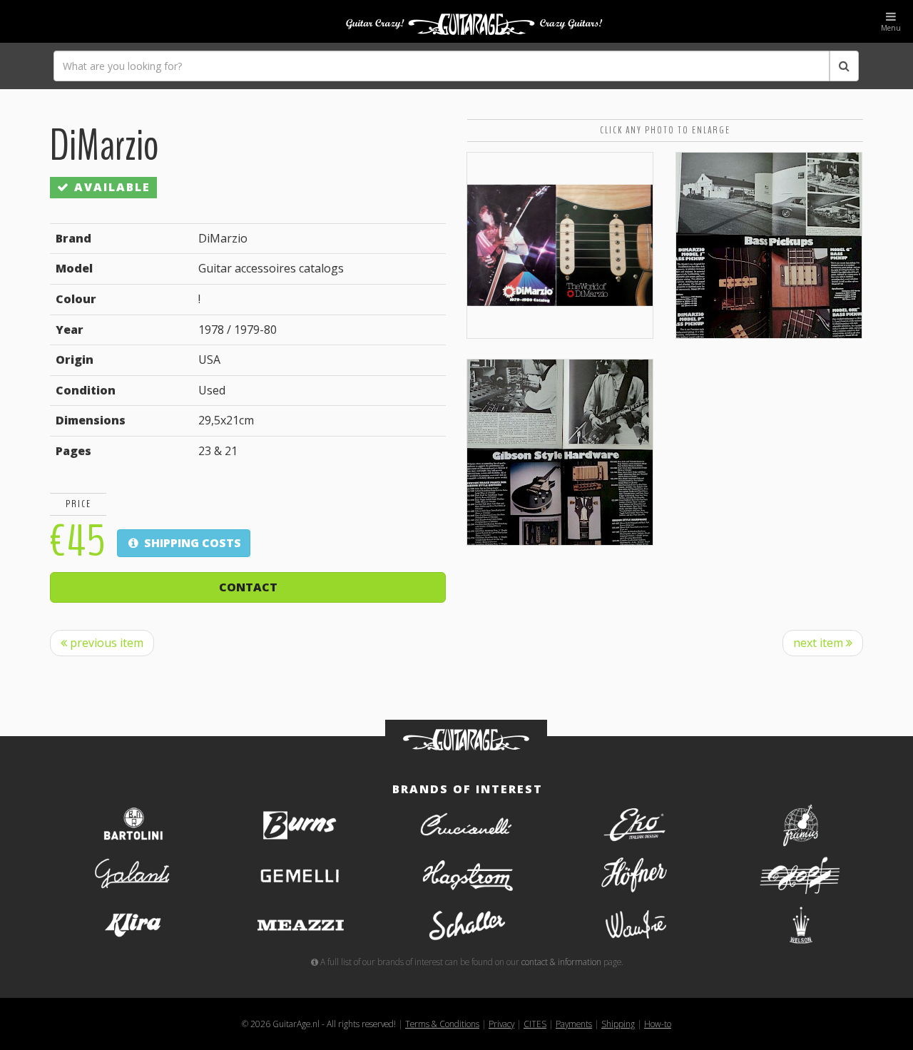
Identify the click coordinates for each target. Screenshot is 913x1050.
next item (819, 643)
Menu (891, 28)
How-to (657, 1023)
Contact (248, 587)
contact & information (561, 961)
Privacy (501, 1023)
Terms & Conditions (442, 1023)
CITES (535, 1023)
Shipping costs (191, 543)
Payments (574, 1023)
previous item (105, 643)
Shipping (618, 1023)
